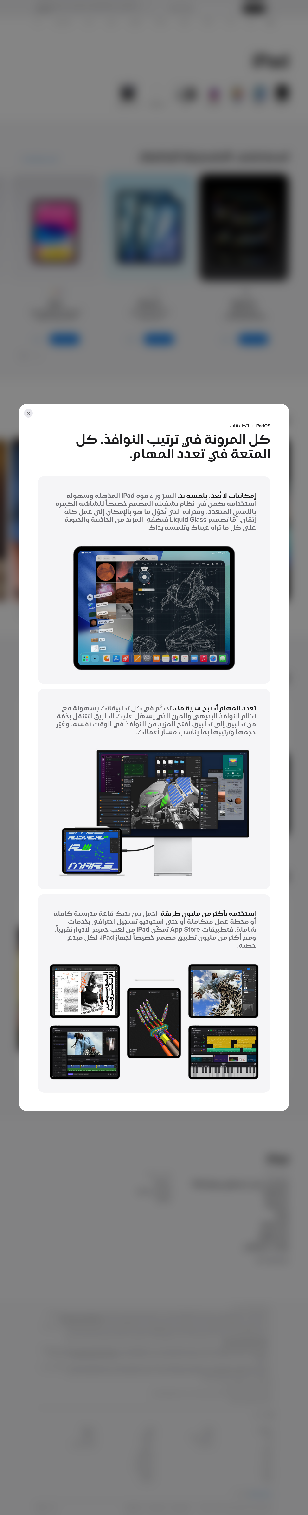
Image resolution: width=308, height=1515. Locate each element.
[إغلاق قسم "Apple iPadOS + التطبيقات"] (28, 413)
